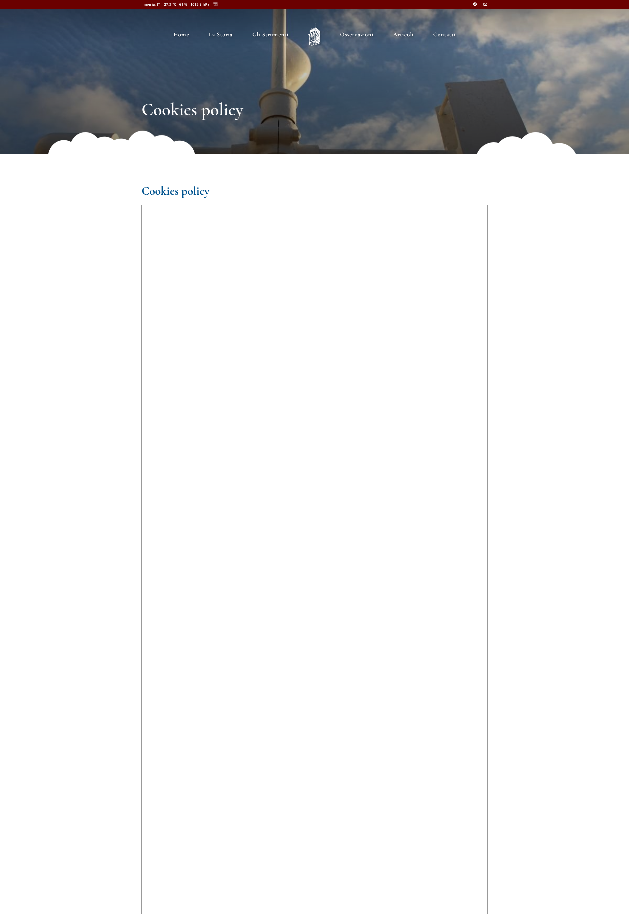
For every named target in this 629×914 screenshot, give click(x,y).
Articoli (403, 34)
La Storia (221, 34)
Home (181, 34)
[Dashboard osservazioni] (215, 4)
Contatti (444, 34)
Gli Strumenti (270, 34)
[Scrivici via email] (485, 4)
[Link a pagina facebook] (475, 4)
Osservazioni (356, 34)
